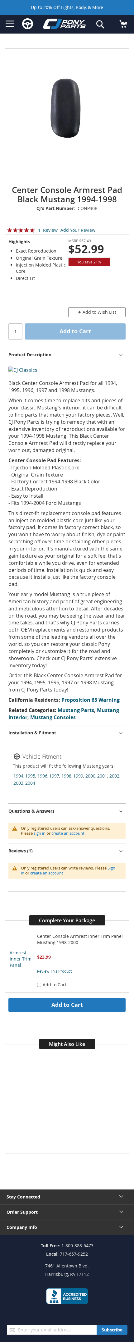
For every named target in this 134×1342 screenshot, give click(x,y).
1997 (54, 776)
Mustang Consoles (53, 717)
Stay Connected (23, 1197)
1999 (78, 776)
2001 (102, 776)
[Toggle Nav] (10, 24)
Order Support (22, 1212)
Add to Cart (67, 1004)
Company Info (22, 1227)
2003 (18, 783)
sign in (39, 833)
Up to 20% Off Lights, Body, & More (67, 7)
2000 (90, 776)
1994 (18, 776)
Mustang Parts (76, 710)
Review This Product (54, 971)
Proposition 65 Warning (90, 699)
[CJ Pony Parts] (64, 25)
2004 (30, 783)
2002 (114, 776)
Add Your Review (77, 230)
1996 (42, 776)
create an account (67, 833)
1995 (30, 776)
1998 (66, 776)
